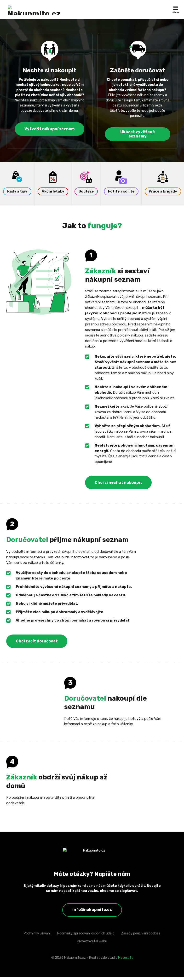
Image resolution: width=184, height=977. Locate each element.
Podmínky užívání (37, 933)
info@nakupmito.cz (92, 909)
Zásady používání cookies (140, 933)
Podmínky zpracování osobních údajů (85, 933)
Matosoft (125, 958)
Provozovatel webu (92, 941)
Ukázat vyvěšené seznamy (137, 134)
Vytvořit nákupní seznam (49, 129)
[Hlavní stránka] (34, 10)
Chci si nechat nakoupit (118, 482)
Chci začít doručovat (37, 641)
